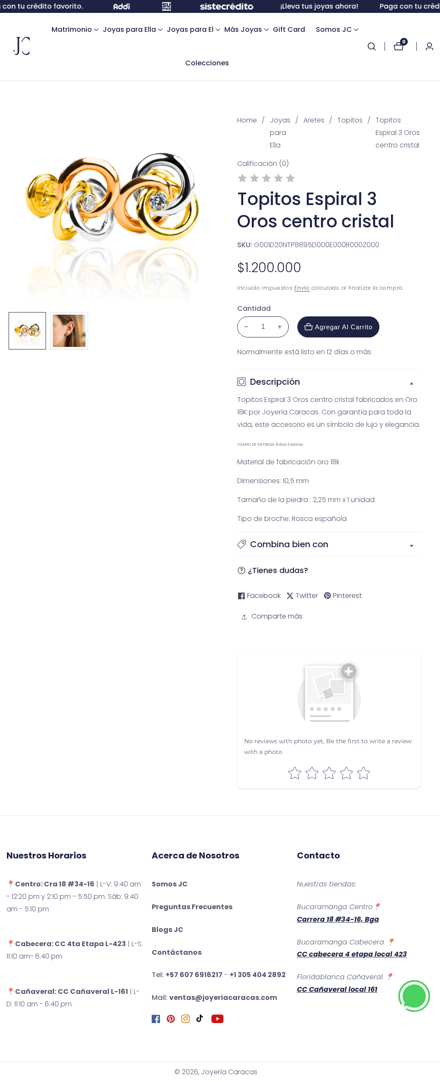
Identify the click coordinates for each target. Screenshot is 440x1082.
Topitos (350, 120)
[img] (266, 179)
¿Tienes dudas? (278, 570)
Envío (302, 287)
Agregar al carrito (344, 327)
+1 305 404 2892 (257, 975)
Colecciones (207, 63)
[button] (72, 29)
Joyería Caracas (229, 1072)
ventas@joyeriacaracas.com (223, 997)
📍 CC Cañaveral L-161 (67, 991)
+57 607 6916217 (194, 975)
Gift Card (289, 29)
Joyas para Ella (280, 132)
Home (247, 120)
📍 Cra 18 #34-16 (50, 884)
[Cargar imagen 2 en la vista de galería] (69, 330)
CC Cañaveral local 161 (337, 989)
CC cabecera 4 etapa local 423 (352, 954)
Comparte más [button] (276, 616)
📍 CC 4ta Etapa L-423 (66, 944)
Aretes (313, 120)
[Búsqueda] (376, 46)
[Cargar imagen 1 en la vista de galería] (27, 330)
